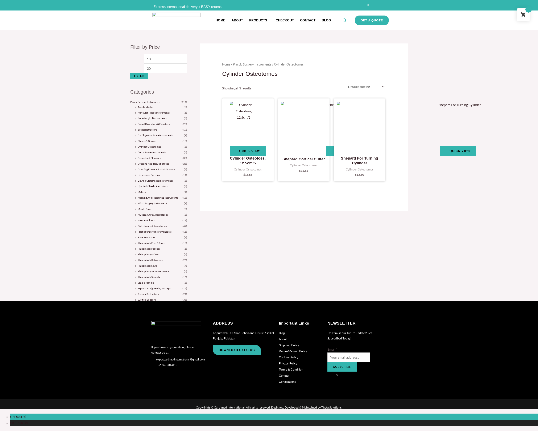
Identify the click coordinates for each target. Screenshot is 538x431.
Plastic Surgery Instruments (145, 101)
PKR (19, 423)
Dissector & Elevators (149, 158)
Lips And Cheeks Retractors (153, 186)
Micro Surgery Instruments (152, 203)
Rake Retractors (146, 237)
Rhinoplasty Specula (149, 277)
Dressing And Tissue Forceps (153, 163)
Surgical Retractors (148, 294)
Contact (307, 20)
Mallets (142, 192)
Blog (326, 20)
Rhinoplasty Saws (147, 265)
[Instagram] (376, 5)
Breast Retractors (147, 129)
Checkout (285, 20)
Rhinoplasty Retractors (150, 260)
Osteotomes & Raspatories (152, 226)
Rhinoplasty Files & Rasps (151, 243)
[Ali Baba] (384, 5)
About (237, 20)
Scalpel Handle (146, 282)
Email (332, 349)
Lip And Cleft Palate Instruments (155, 180)
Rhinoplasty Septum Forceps (153, 271)
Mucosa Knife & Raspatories (153, 214)
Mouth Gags (144, 209)
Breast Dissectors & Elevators (154, 124)
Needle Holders (146, 220)
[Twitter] (368, 5)
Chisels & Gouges (147, 141)
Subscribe (342, 366)
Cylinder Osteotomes (149, 146)
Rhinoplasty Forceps (149, 248)
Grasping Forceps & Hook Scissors (156, 169)
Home (220, 20)
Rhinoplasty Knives (148, 254)
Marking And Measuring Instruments (158, 197)
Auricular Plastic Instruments (154, 112)
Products (258, 20)
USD (18, 417)
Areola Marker (146, 107)
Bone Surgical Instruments (152, 118)
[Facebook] (360, 5)
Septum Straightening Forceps (154, 288)
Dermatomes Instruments (152, 152)
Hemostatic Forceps (149, 175)
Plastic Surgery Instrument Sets (154, 231)
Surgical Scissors (147, 299)
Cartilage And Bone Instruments (155, 135)
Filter (139, 75)
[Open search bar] (345, 20)
